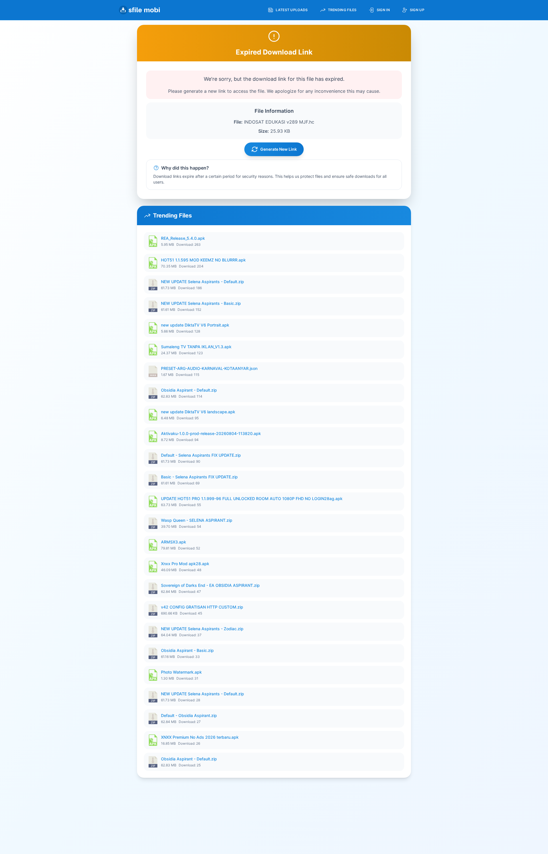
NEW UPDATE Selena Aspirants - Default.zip (202, 281)
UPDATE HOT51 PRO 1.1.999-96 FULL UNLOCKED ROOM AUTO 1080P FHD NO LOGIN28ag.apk (251, 498)
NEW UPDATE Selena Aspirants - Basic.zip (201, 303)
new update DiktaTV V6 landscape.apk (198, 411)
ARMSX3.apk (173, 541)
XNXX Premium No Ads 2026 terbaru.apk (200, 737)
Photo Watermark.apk (181, 672)
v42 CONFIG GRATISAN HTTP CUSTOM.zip (202, 607)
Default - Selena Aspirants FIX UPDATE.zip (201, 455)
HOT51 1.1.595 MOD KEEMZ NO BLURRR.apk (203, 259)
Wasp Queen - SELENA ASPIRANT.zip (196, 520)
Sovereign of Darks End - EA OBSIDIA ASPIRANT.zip (210, 585)
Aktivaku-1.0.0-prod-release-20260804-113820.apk (211, 433)
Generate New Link (278, 149)
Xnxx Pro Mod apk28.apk (185, 563)
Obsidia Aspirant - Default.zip (189, 390)
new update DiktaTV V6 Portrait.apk (195, 325)
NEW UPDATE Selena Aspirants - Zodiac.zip (202, 628)
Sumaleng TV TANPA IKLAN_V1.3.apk (196, 346)
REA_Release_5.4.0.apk (183, 238)
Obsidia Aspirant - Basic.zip (187, 650)
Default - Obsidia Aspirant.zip (189, 715)
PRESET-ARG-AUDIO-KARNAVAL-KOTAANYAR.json (209, 368)
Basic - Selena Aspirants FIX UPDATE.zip (199, 476)
